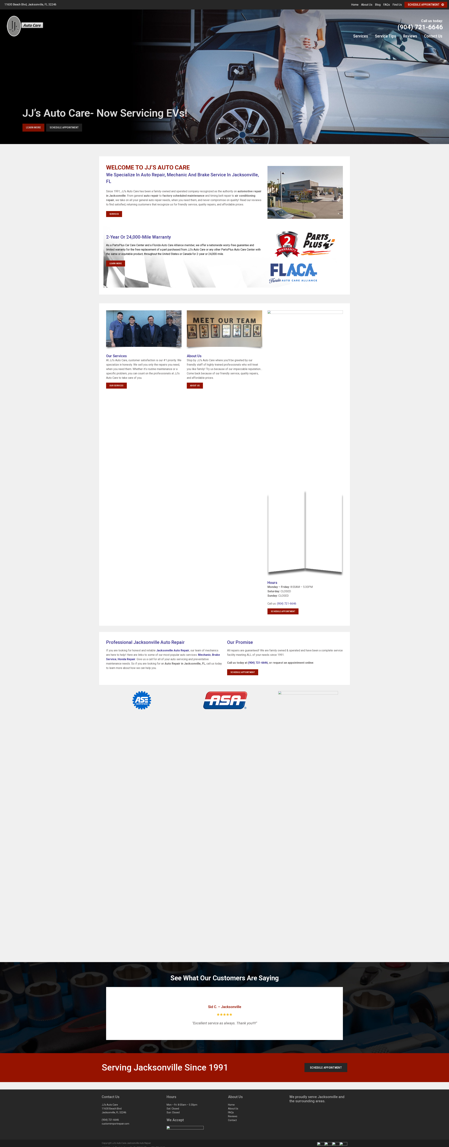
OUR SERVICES (116, 385)
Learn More (33, 127)
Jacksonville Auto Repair (172, 650)
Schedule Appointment (424, 4)
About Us (366, 4)
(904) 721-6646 (286, 603)
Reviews (232, 1116)
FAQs (386, 4)
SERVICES (114, 214)
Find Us (397, 4)
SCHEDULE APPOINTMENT (283, 611)
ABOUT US (195, 385)
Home (354, 4)
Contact (232, 1120)
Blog (378, 4)
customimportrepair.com (115, 1123)
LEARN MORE (115, 263)
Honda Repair (126, 659)
